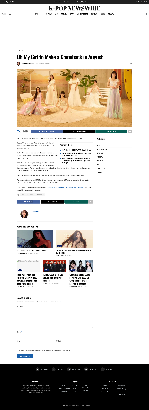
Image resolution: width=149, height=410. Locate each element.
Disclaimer (73, 2)
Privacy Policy (80, 2)
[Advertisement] (74, 32)
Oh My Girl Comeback (37, 195)
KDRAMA (64, 13)
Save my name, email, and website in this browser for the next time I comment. (44, 350)
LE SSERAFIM (52, 187)
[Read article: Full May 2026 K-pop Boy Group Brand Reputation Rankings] (54, 266)
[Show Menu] (10, 14)
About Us (61, 2)
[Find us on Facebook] (136, 2)
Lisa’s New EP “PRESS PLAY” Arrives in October (77, 150)
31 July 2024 (40, 64)
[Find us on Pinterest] (144, 2)
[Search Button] (146, 14)
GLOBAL (111, 13)
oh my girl (24, 195)
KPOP (72, 13)
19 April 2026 (83, 287)
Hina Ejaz (47, 284)
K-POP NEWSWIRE (74, 7)
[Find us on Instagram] (141, 2)
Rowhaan (61, 256)
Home (56, 2)
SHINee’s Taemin (64, 187)
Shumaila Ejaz (28, 64)
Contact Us (66, 2)
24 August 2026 (33, 253)
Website (59, 341)
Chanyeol (73, 187)
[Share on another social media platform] (130, 131)
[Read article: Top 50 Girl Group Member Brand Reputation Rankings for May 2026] (74, 239)
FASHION (94, 13)
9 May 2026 (56, 284)
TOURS (102, 13)
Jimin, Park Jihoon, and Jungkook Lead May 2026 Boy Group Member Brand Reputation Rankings (76, 160)
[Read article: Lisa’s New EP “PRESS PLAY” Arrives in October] (35, 239)
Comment (21, 306)
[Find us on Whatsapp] (146, 2)
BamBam (81, 187)
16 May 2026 (29, 287)
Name (19, 332)
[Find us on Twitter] (139, 2)
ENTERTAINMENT (82, 13)
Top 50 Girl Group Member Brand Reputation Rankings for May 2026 (76, 154)
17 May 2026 (69, 256)
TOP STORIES (47, 13)
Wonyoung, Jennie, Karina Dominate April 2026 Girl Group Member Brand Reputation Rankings (79, 279)
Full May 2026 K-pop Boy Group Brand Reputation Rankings (53, 277)
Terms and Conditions (90, 2)
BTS (56, 13)
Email (19, 341)
